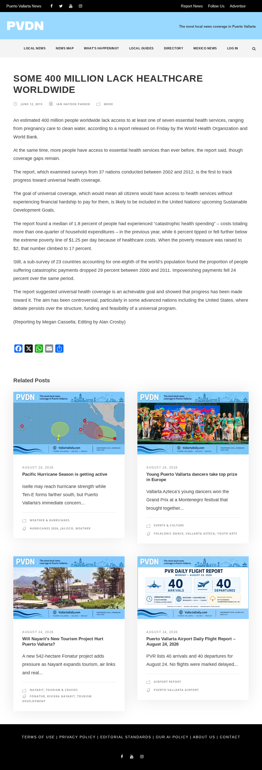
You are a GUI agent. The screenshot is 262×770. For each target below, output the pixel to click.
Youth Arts (227, 533)
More (108, 104)
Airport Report (167, 682)
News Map (65, 48)
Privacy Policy (78, 737)
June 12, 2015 (31, 104)
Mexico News (205, 48)
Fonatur (37, 696)
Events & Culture (169, 525)
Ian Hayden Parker (73, 104)
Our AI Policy (172, 737)
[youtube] (70, 6)
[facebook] (51, 6)
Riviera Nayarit (61, 696)
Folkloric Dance (169, 533)
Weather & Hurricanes (50, 520)
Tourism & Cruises (62, 690)
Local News (35, 48)
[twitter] (61, 6)
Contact (230, 737)
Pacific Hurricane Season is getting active (64, 474)
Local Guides (141, 48)
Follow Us (216, 6)
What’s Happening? (101, 48)
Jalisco (66, 528)
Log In (232, 48)
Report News (192, 6)
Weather (83, 528)
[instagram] (80, 6)
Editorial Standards (126, 737)
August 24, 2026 (38, 467)
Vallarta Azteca (200, 533)
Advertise (238, 6)
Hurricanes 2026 (44, 528)
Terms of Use (39, 737)
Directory (173, 48)
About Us (205, 737)
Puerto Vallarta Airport (176, 690)
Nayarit (37, 690)
